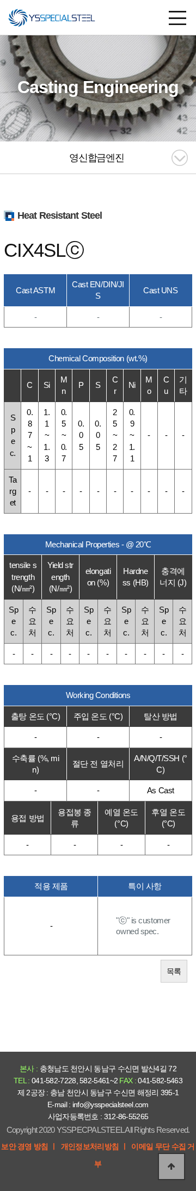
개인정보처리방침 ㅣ (94, 1146)
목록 (174, 971)
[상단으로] (171, 1166)
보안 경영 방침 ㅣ (29, 1146)
